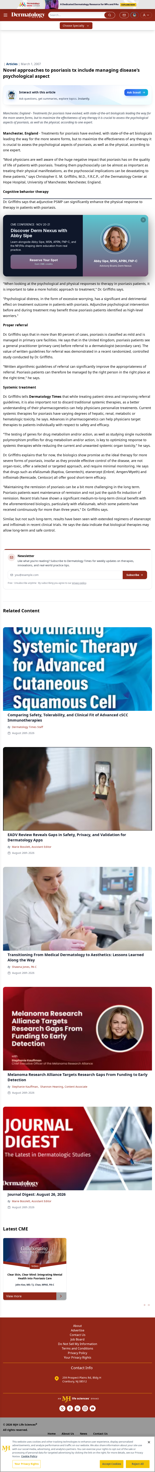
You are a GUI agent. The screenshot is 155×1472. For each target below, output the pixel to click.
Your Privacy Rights (77, 1357)
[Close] (149, 1442)
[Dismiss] (143, 219)
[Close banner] (150, 5)
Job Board (77, 1339)
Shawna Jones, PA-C (24, 967)
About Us (68, 1433)
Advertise (77, 1330)
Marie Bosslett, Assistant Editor (31, 847)
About (77, 1326)
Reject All (138, 1464)
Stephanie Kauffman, (25, 1086)
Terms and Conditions (77, 1348)
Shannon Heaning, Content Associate (63, 1086)
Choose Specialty (73, 25)
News (83, 1433)
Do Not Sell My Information (77, 1344)
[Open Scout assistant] (134, 15)
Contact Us (77, 1335)
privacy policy (79, 583)
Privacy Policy (77, 1353)
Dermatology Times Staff (27, 727)
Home (52, 1433)
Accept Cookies (111, 1464)
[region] (77, 1454)
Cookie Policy (29, 1456)
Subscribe (132, 575)
